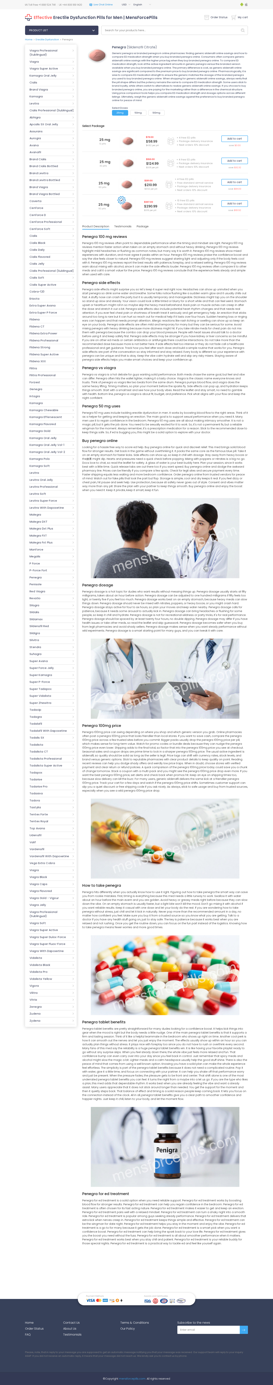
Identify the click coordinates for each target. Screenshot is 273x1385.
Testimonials (122, 226)
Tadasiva (36, 793)
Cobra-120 (37, 291)
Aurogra (35, 138)
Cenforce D (38, 215)
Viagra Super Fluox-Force (47, 944)
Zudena (35, 1014)
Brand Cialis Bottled (44, 166)
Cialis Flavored (40, 257)
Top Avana (37, 828)
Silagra (34, 605)
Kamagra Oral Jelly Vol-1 (47, 445)
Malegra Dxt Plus (41, 528)
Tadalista (36, 745)
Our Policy (127, 1328)
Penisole (36, 584)
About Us (69, 1328)
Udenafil (35, 835)
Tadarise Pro (39, 786)
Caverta (36, 201)
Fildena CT (37, 326)
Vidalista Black (40, 965)
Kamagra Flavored (43, 424)
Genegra (36, 389)
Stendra (35, 647)
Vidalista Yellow (41, 979)
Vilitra (34, 993)
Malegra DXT (38, 522)
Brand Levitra (39, 173)
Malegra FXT (38, 535)
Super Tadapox (40, 689)
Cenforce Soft (40, 229)
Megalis (35, 556)
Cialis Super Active (43, 285)
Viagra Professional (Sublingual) (43, 53)
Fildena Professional (44, 340)
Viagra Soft (38, 923)
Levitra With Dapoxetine (47, 508)
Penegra (36, 577)
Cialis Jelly (37, 264)
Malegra (35, 514)
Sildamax (36, 619)
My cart (243, 17)
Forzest (35, 382)
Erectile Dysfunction (47, 39)
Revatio (35, 598)
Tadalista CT (39, 751)
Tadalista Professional (46, 759)
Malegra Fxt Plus (41, 542)
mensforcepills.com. (132, 1379)
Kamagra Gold (40, 431)
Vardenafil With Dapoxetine (49, 856)
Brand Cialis (38, 159)
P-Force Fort (38, 570)
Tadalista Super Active (46, 765)
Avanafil (35, 152)
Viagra (34, 62)
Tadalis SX (37, 738)
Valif (33, 842)
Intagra (35, 396)
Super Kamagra (41, 675)
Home (28, 39)
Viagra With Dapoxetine (47, 951)
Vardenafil (37, 849)
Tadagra (36, 717)
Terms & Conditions (134, 1323)
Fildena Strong (40, 347)
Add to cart (234, 139)
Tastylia (35, 807)
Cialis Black (38, 243)
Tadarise (36, 779)
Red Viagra (37, 591)
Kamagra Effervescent (46, 417)
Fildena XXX (38, 361)
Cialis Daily (37, 250)
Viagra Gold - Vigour (44, 898)
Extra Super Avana (43, 305)
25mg (120, 112)
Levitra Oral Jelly (41, 480)
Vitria (33, 1000)
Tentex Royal (39, 821)
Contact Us (71, 1323)
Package (143, 226)
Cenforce (36, 208)
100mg (156, 112)
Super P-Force (40, 682)
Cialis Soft (37, 278)
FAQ (28, 1334)
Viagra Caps (38, 884)
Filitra (33, 368)
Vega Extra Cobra (42, 863)
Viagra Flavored (41, 891)
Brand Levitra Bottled (45, 180)
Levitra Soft (38, 494)
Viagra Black (38, 877)
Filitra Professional (43, 375)
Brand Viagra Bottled (45, 194)
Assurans (36, 131)
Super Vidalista (40, 696)
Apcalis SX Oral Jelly (44, 124)
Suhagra (36, 654)
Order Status (219, 17)
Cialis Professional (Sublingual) (52, 110)
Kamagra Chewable (44, 410)
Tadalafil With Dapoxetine (48, 731)
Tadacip (35, 710)
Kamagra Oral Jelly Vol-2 (47, 452)
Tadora (35, 800)
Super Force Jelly (42, 668)
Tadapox (36, 772)
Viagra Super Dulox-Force (48, 937)
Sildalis (34, 612)
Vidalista (36, 958)
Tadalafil (36, 724)
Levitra (34, 103)
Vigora (34, 986)
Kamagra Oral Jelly (43, 76)
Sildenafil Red (39, 626)
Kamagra (36, 96)
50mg (138, 112)
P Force (35, 563)
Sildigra (35, 633)
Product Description (95, 226)
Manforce (36, 549)
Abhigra (35, 117)
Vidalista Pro (39, 972)
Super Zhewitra (40, 703)
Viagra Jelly (38, 905)
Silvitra (34, 640)
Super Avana (39, 661)
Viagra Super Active (44, 68)
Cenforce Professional (46, 222)
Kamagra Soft (40, 466)
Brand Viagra (39, 89)
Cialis (33, 82)
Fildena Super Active (44, 354)
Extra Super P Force (43, 312)
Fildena (35, 319)
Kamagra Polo (40, 459)
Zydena (35, 1021)
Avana (34, 145)
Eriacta (35, 299)
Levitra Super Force (43, 501)
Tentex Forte (39, 814)
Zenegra (36, 1007)
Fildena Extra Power (43, 333)
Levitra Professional (44, 487)
